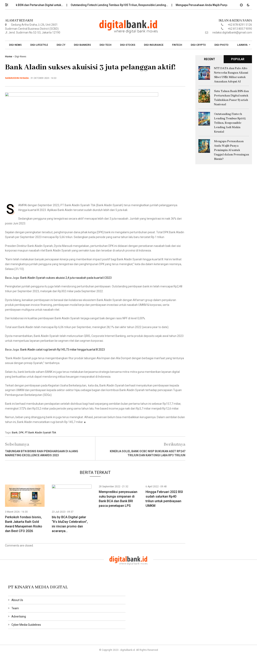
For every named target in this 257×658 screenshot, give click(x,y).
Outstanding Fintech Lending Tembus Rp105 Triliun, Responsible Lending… (112, 5)
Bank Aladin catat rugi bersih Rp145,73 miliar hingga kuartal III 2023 (62, 349)
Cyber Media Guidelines (26, 624)
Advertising (18, 616)
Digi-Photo (221, 45)
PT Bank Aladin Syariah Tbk (40, 432)
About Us (17, 600)
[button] (8, 3)
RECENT (209, 59)
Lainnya (242, 45)
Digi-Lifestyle (39, 45)
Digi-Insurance (153, 45)
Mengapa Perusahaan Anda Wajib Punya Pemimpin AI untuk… (208, 5)
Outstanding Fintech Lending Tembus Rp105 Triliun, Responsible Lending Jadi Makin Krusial (230, 123)
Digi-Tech (105, 45)
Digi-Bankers (82, 45)
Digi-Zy (61, 45)
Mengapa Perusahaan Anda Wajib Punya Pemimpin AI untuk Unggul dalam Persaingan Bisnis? (231, 150)
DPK (21, 432)
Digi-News (15, 45)
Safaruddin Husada (17, 78)
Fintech (177, 45)
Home (8, 56)
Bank (15, 432)
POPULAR (237, 59)
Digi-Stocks (127, 45)
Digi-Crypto (198, 45)
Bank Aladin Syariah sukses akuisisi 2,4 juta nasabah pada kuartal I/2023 (66, 277)
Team (15, 608)
